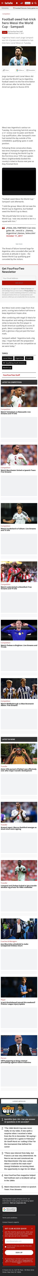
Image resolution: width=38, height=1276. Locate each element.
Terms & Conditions (17, 1261)
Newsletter (32, 70)
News (5, 32)
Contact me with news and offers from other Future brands (19, 1246)
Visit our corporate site (18, 1203)
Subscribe (27, 3)
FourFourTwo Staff (16, 31)
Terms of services (26, 289)
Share (7, 70)
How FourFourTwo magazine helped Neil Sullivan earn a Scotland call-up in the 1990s (20, 1178)
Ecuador (29, 358)
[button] (2, 3)
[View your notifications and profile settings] (17, 3)
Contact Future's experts (10, 1222)
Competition (6, 14)
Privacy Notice (28, 291)
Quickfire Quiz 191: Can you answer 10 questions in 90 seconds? (19, 1120)
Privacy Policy (26, 1260)
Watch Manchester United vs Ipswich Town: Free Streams (20, 1188)
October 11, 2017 (14, 235)
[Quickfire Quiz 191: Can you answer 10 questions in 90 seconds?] (19, 1114)
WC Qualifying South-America (14, 363)
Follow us (21, 70)
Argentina (19, 358)
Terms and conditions (9, 1218)
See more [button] (19, 244)
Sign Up (19, 1252)
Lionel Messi (7, 358)
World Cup (7, 367)
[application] (19, 179)
